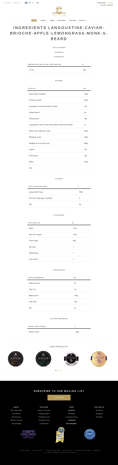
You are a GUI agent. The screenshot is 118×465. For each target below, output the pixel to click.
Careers (72, 420)
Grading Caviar (44, 417)
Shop (71, 407)
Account (8, 2)
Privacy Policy (38, 450)
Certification (44, 423)
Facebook (99, 410)
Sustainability (16, 423)
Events (71, 410)
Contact (16, 2)
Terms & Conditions (53, 450)
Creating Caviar (44, 420)
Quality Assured (16, 420)
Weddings (71, 413)
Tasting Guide (44, 413)
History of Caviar (44, 410)
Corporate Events (72, 417)
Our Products (16, 417)
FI (30, 3)
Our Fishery (16, 413)
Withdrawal (71, 423)
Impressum (96, 450)
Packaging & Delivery (82, 450)
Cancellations (25, 450)
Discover (44, 407)
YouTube (99, 417)
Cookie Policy (67, 450)
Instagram (99, 413)
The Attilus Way (16, 410)
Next (111, 358)
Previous (6, 358)
